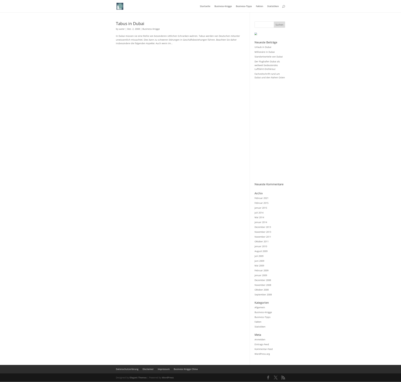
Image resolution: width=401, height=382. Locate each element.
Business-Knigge (223, 6)
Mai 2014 (259, 217)
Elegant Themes (138, 377)
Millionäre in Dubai (265, 51)
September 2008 (263, 294)
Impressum (164, 369)
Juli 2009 (259, 256)
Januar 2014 (261, 222)
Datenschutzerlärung (127, 369)
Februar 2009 (261, 270)
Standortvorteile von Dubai (269, 56)
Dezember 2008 (263, 280)
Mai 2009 (259, 265)
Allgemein (260, 307)
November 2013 (263, 231)
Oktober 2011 (262, 241)
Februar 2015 (261, 202)
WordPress (168, 377)
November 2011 (263, 236)
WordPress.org (262, 353)
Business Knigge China (186, 369)
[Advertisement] (270, 131)
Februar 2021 (261, 198)
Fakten (259, 6)
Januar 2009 (261, 275)
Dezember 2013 (263, 227)
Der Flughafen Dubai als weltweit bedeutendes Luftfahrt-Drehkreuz (267, 65)
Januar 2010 (261, 246)
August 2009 (261, 251)
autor (122, 28)
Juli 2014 (259, 212)
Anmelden (260, 339)
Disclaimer (148, 369)
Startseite (205, 6)
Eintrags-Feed (262, 344)
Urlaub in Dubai (263, 47)
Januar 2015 (261, 207)
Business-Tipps (244, 6)
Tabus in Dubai (130, 23)
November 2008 (263, 284)
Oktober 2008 (262, 289)
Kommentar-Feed (264, 349)
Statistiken (273, 6)
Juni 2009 (259, 260)
